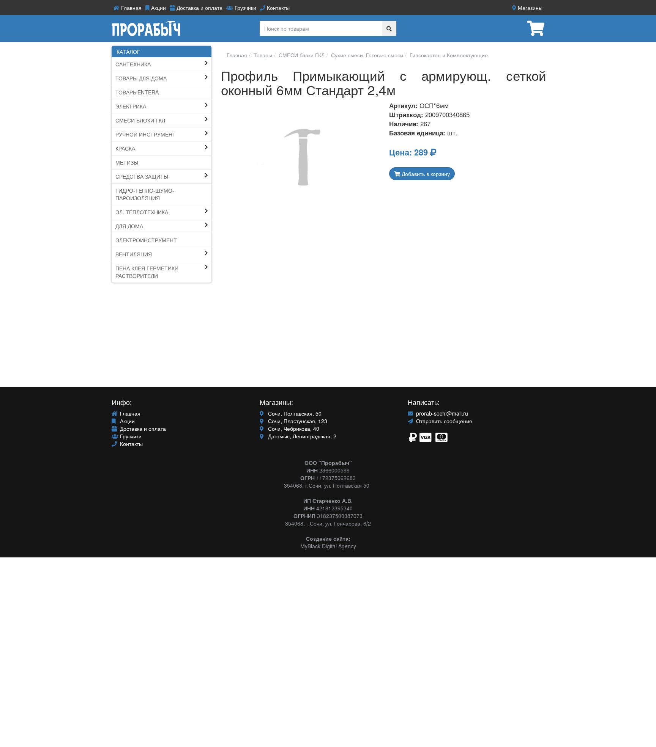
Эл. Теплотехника (141, 212)
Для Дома (129, 226)
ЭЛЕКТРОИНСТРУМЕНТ (146, 240)
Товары (262, 55)
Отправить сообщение (443, 421)
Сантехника (133, 64)
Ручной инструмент (145, 134)
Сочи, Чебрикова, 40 (292, 428)
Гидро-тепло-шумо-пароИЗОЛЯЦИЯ (144, 194)
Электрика (130, 106)
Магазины (529, 7)
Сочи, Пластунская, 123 (296, 421)
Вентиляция (133, 254)
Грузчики (244, 7)
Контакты (277, 7)
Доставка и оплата (198, 7)
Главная (131, 7)
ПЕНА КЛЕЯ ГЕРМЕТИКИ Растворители (146, 271)
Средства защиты (141, 176)
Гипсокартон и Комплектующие (448, 55)
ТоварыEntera (137, 92)
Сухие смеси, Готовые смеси (366, 55)
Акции (158, 7)
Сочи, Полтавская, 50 (294, 413)
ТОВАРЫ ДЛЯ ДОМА (141, 78)
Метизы (126, 162)
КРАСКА (125, 148)
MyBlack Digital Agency (328, 546)
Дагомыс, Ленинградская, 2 (301, 436)
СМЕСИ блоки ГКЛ (140, 120)
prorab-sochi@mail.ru (441, 413)
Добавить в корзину (425, 173)
